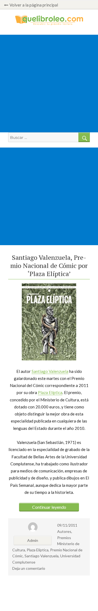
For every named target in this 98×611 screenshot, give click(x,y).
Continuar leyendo (49, 507)
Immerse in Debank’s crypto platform (12, 594)
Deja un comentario (28, 568)
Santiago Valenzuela (50, 371)
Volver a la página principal (34, 4)
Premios (64, 537)
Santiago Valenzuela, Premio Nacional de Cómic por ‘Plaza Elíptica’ (49, 265)
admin (32, 540)
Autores (64, 531)
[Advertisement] (49, 83)
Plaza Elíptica (50, 392)
